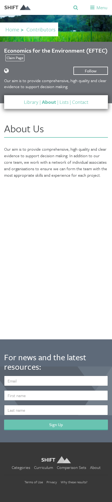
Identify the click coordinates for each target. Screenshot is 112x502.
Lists (64, 101)
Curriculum (43, 467)
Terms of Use (33, 482)
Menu (101, 7)
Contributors (40, 29)
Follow (91, 71)
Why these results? (74, 482)
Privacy (51, 482)
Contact (80, 101)
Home (12, 29)
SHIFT (11, 7)
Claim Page (15, 57)
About (49, 101)
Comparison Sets (71, 467)
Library (31, 101)
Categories (21, 467)
